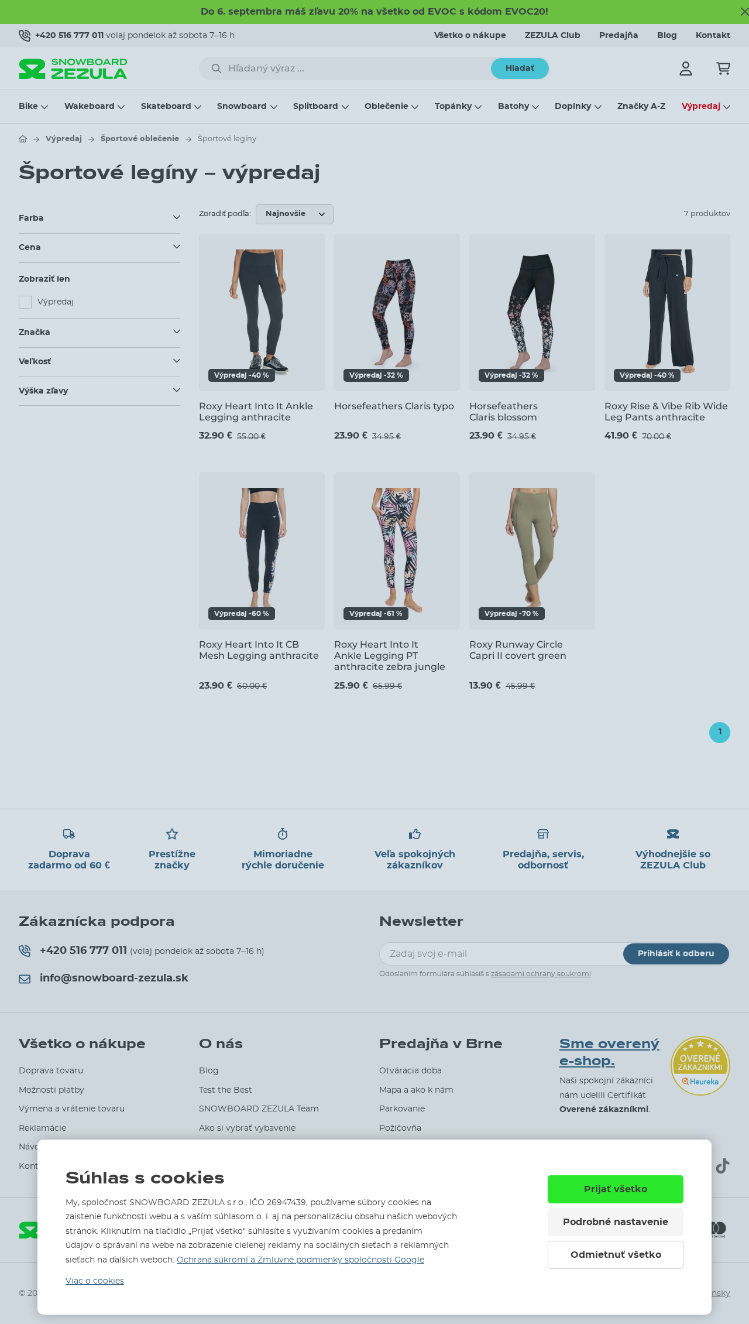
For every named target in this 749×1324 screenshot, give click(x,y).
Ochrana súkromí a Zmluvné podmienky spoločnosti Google (300, 1260)
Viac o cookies (95, 1281)
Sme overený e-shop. (609, 1052)
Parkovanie (402, 1109)
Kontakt (713, 36)
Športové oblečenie (140, 139)
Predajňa (618, 36)
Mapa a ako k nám (416, 1090)
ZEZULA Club (552, 36)
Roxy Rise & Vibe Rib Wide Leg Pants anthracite (666, 412)
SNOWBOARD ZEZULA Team (259, 1109)
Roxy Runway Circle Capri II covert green (517, 650)
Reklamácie (42, 1128)
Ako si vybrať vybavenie (247, 1128)
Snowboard (242, 106)
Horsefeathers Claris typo (394, 406)
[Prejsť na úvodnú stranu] (23, 139)
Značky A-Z (641, 106)
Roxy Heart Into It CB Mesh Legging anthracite (259, 650)
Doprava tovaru (51, 1071)
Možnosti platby (51, 1090)
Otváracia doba (410, 1071)
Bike (28, 106)
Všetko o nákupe (470, 36)
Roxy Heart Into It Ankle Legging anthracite (256, 412)
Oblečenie (386, 106)
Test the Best (225, 1090)
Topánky (453, 106)
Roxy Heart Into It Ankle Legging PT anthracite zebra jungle (389, 655)
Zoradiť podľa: (225, 214)
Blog (667, 36)
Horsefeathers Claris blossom (503, 412)
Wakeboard (89, 106)
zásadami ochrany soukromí (541, 973)
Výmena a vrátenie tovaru (72, 1109)
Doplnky (573, 106)
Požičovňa (400, 1128)
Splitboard (315, 106)
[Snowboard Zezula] (73, 69)
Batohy (513, 106)
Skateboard (166, 106)
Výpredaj (701, 106)
